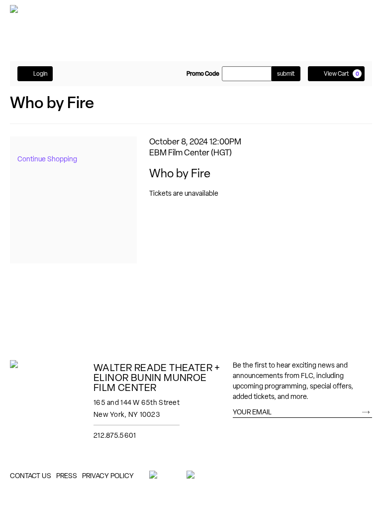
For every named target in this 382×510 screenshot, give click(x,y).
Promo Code (203, 74)
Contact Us (30, 475)
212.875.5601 (115, 435)
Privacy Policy (108, 475)
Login (40, 74)
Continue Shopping (47, 158)
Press (66, 475)
